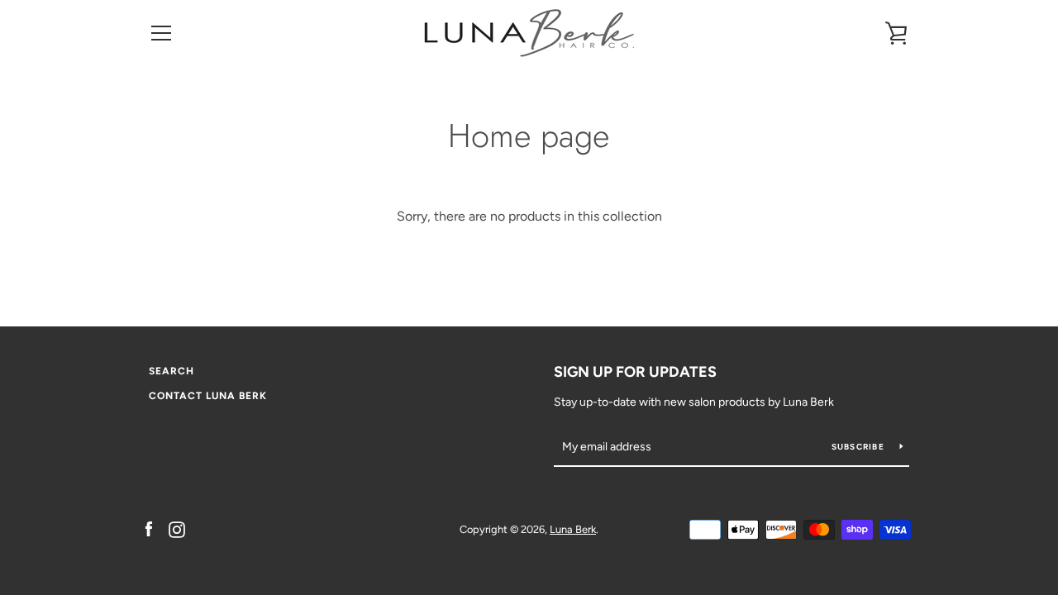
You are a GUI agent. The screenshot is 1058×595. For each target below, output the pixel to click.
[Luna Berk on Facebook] (149, 528)
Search (171, 371)
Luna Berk (573, 529)
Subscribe (860, 446)
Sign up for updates (635, 372)
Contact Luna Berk (208, 396)
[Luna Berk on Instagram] (177, 528)
